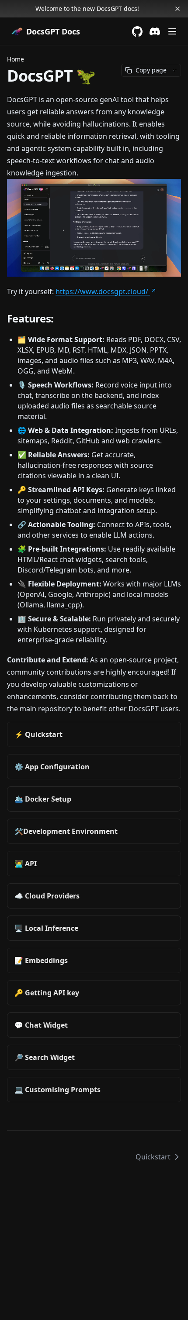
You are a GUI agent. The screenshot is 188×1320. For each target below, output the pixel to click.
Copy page (151, 70)
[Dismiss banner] (178, 9)
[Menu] (172, 31)
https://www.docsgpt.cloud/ (102, 291)
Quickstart (153, 1157)
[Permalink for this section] (61, 318)
